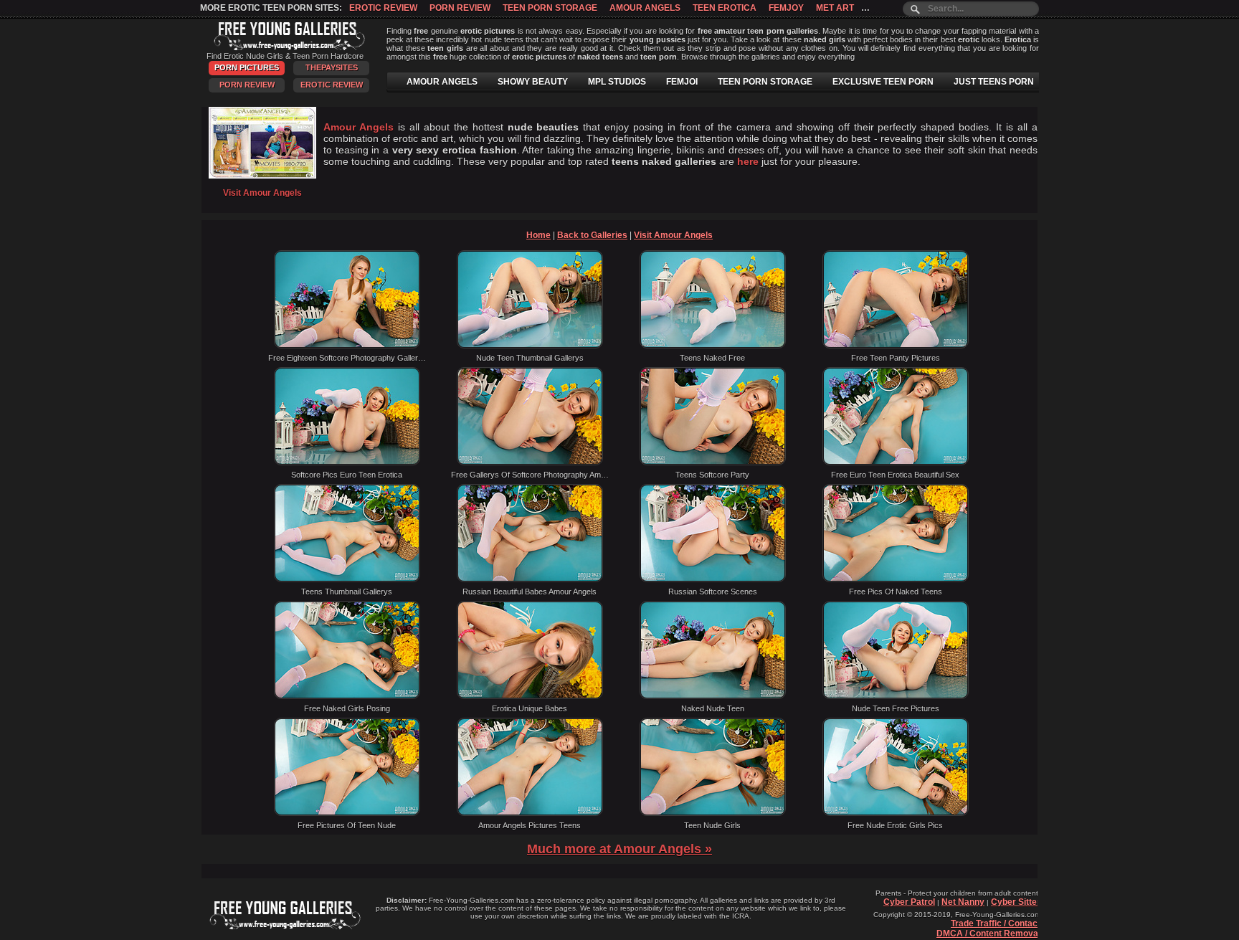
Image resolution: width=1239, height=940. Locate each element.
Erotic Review (383, 8)
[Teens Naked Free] (713, 346)
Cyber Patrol (909, 902)
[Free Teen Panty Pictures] (895, 346)
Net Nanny (962, 902)
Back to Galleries (592, 235)
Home (538, 235)
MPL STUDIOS (617, 82)
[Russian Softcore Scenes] (713, 579)
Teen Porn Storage (550, 8)
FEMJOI (682, 82)
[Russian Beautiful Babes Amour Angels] (530, 579)
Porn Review (459, 8)
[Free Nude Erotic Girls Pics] (895, 813)
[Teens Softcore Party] (713, 462)
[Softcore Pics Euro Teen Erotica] (347, 462)
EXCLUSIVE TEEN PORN (883, 82)
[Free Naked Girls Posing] (347, 696)
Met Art (835, 8)
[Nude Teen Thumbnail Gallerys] (530, 346)
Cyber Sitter (1015, 902)
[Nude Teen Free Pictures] (895, 696)
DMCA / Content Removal (988, 934)
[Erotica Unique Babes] (530, 696)
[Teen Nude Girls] (713, 813)
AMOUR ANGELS (442, 82)
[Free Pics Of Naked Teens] (895, 579)
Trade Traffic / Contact (995, 923)
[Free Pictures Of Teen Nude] (347, 813)
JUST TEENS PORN (994, 82)
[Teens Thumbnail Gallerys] (347, 579)
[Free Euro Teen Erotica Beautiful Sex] (895, 462)
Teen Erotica (724, 8)
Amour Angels (644, 8)
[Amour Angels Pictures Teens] (530, 813)
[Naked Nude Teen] (713, 696)
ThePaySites (331, 67)
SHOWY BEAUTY (533, 82)
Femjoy (786, 8)
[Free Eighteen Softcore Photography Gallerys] (347, 346)
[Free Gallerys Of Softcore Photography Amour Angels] (530, 462)
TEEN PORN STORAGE (765, 82)
